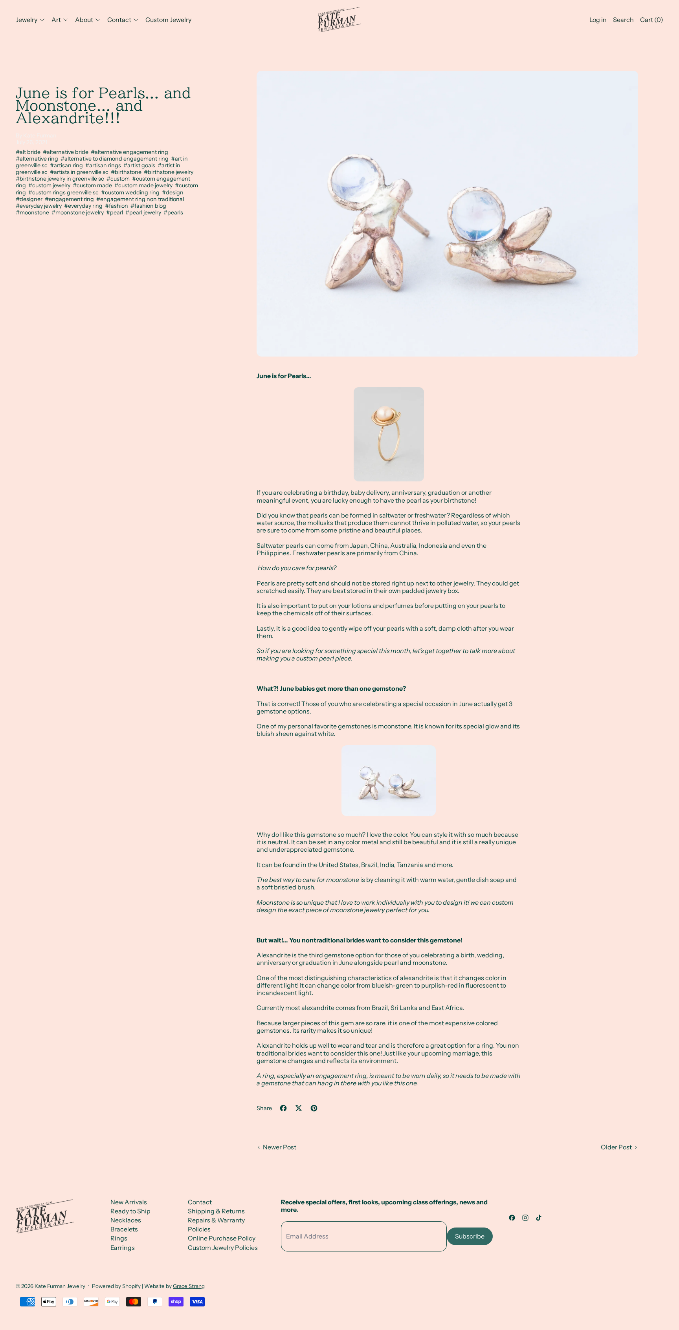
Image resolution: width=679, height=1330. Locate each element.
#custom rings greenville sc (64, 192)
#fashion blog (148, 205)
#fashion (117, 205)
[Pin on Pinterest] (314, 1108)
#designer (30, 199)
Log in (598, 20)
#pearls (173, 212)
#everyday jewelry (40, 205)
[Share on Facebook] (283, 1108)
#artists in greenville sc (80, 172)
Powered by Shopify (116, 1286)
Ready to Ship (130, 1211)
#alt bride (29, 152)
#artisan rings (104, 165)
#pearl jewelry (144, 212)
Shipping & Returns (216, 1211)
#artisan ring (67, 165)
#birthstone (127, 172)
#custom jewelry (50, 185)
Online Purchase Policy (221, 1238)
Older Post (616, 1147)
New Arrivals (128, 1202)
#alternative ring (38, 158)
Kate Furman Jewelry (60, 1286)
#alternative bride (67, 152)
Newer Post (279, 1147)
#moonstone (33, 212)
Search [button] (623, 20)
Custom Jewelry (168, 20)
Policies (199, 1229)
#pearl (115, 212)
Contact (200, 1202)
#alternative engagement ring (130, 152)
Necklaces (125, 1220)
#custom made (93, 185)
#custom (119, 178)
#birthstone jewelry (169, 172)
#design (173, 192)
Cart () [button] (651, 20)
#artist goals (140, 165)
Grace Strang (189, 1286)
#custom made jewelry (144, 185)
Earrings (122, 1247)
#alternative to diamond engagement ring (116, 158)
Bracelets (124, 1229)
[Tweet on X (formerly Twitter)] (299, 1108)
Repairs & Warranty (216, 1220)
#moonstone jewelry (78, 212)
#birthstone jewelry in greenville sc (61, 178)
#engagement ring (70, 199)
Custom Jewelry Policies (223, 1247)
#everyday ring (84, 205)
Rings (118, 1238)
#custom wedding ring (131, 192)
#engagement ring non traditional (140, 199)
